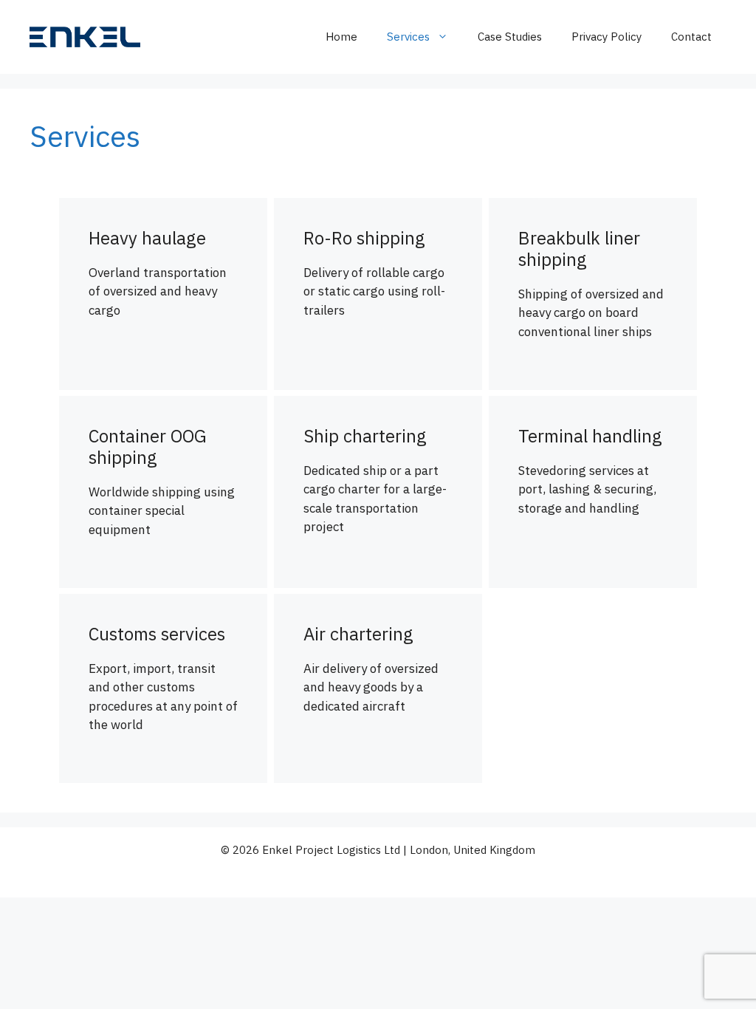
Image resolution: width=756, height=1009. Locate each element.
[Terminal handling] (593, 492)
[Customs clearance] (163, 688)
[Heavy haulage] (163, 294)
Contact (691, 37)
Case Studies (510, 37)
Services (408, 37)
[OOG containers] (163, 492)
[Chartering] (378, 492)
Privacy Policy (606, 37)
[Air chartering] (378, 688)
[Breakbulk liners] (593, 294)
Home (341, 37)
